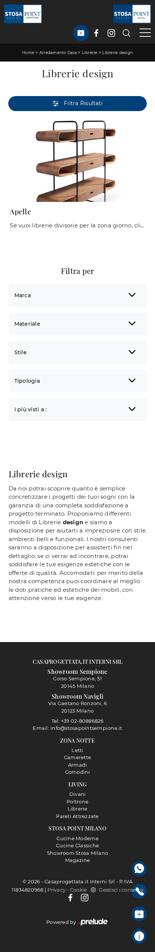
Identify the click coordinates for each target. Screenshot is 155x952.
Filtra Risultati (82, 103)
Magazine (77, 860)
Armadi (77, 765)
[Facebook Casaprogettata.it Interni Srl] (96, 33)
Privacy (56, 890)
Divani (77, 794)
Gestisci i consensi (121, 890)
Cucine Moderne (77, 838)
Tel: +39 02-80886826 (78, 721)
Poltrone (77, 802)
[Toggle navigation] (142, 33)
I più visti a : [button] (30, 409)
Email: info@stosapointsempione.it (77, 728)
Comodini (77, 772)
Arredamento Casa (58, 52)
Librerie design (117, 52)
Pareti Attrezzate (77, 816)
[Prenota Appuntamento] (81, 33)
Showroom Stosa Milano (77, 853)
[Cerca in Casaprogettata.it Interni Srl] (126, 33)
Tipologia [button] (27, 380)
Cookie (78, 890)
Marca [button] (22, 295)
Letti (77, 750)
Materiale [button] (27, 323)
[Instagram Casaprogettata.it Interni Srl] (111, 33)
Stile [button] (20, 352)
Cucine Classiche (77, 845)
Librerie (89, 52)
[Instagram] (84, 897)
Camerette (77, 757)
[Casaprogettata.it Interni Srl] (23, 14)
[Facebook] (71, 897)
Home (28, 52)
